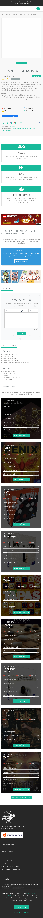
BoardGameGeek (21, 2)
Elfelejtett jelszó (7, 860)
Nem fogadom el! (21, 912)
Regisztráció (5, 857)
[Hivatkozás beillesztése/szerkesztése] (22, 310)
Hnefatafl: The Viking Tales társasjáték (25, 15)
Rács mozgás (31, 129)
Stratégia (12, 127)
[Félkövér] (6, 310)
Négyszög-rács (6, 131)
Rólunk (4, 863)
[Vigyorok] (26, 310)
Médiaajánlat (5, 872)
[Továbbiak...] (30, 310)
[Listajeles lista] (14, 310)
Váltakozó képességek (19, 129)
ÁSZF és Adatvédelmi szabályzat (11, 866)
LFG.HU (29, 2)
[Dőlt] (10, 310)
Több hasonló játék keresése (21, 797)
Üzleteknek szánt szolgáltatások (11, 869)
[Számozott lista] (18, 310)
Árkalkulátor (18, 4)
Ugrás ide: (37, 76)
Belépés (26, 4)
